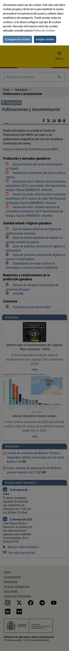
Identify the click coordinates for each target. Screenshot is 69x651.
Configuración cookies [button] (17, 39)
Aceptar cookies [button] (45, 39)
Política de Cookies (44, 30)
